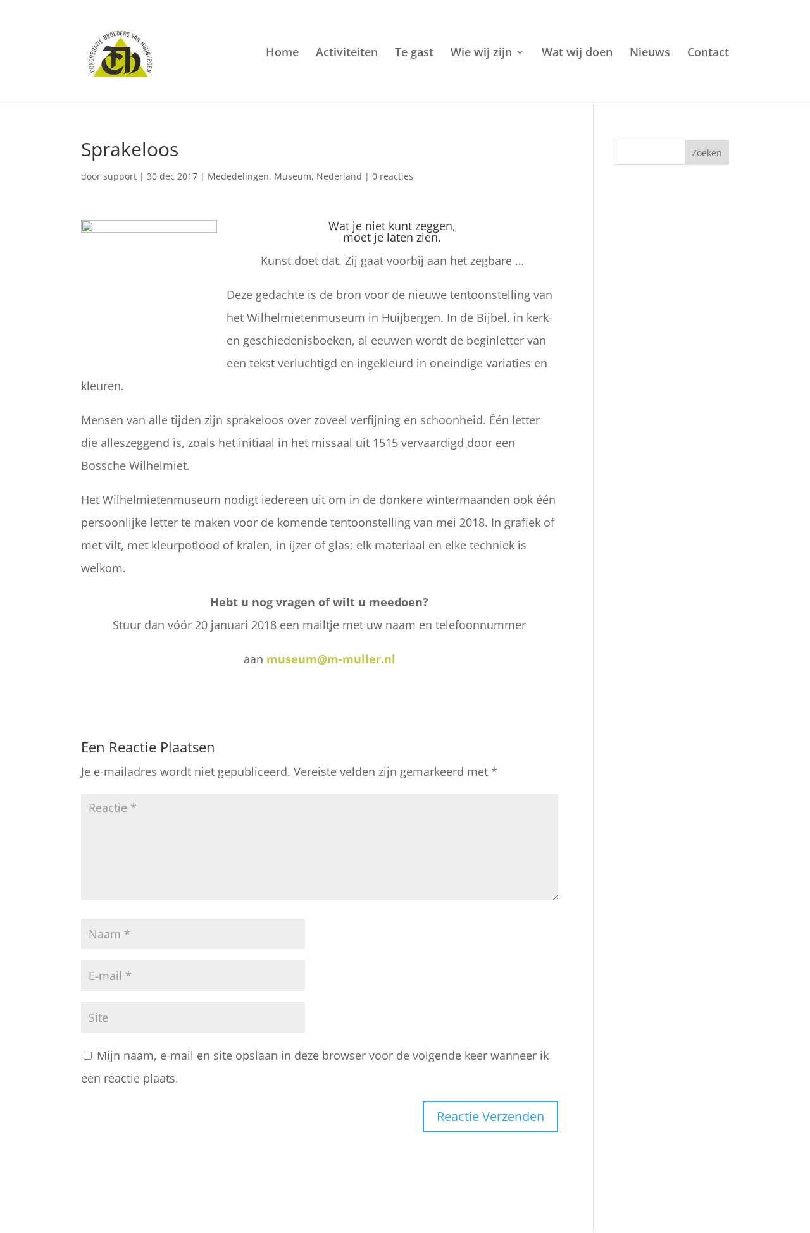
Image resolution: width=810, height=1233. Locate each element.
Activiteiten (347, 53)
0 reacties (392, 176)
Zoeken (707, 153)
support (120, 176)
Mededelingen (238, 176)
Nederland (339, 176)
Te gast (414, 53)
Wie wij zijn (481, 53)
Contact (708, 53)
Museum (292, 176)
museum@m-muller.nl (331, 658)
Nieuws (650, 53)
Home (282, 53)
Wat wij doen (577, 53)
